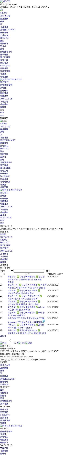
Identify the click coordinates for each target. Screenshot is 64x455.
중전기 (3, 46)
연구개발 (4, 54)
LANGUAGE (5, 218)
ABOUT (3, 13)
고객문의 (4, 101)
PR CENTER (5, 57)
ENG (2, 115)
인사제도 (4, 90)
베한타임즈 (17, 79)
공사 (2, 49)
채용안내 (4, 93)
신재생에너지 (6, 52)
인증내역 (4, 68)
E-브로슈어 (5, 65)
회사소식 (4, 60)
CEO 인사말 (5, 16)
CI (1, 24)
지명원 (3, 74)
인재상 (3, 88)
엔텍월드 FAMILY (8, 29)
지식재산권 (5, 71)
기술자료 (4, 104)
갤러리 (3, 107)
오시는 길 (4, 35)
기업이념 (4, 27)
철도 (2, 41)
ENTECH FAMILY (8, 140)
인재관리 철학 (6, 85)
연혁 (2, 21)
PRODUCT (4, 38)
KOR (2, 112)
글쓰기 (3, 336)
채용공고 (4, 96)
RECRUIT (4, 82)
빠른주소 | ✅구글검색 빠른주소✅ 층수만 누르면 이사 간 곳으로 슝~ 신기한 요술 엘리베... (26, 279)
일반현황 (4, 18)
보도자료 (4, 63)
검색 (48, 270)
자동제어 (4, 43)
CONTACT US (6, 99)
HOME (3, 234)
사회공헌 (4, 77)
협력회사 (4, 32)
